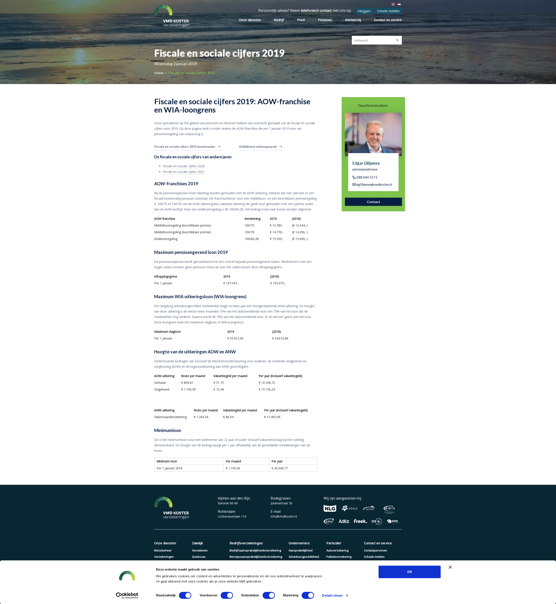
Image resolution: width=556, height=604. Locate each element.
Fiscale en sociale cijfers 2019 (191, 73)
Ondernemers (299, 543)
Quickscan (199, 557)
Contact (373, 202)
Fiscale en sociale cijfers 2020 (184, 166)
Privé (301, 20)
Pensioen (325, 20)
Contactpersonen (375, 550)
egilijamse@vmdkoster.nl (374, 184)
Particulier (333, 543)
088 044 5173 (366, 177)
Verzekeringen (164, 557)
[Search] (397, 40)
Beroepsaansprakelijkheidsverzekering (256, 557)
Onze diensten (250, 20)
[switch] (227, 595)
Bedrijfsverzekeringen (246, 543)
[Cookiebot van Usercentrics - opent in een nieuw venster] (127, 595)
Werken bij (353, 20)
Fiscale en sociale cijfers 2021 (184, 172)
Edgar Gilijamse (366, 163)
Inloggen (364, 11)
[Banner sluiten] (450, 567)
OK (409, 572)
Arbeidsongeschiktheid (304, 557)
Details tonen (332, 595)
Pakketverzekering (338, 557)
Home (159, 73)
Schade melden (388, 11)
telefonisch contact (316, 10)
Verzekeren (200, 550)
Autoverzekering (337, 550)
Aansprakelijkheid (301, 550)
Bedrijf (279, 20)
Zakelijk (197, 543)
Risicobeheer (163, 550)
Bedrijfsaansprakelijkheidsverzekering (255, 550)
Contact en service (388, 20)
